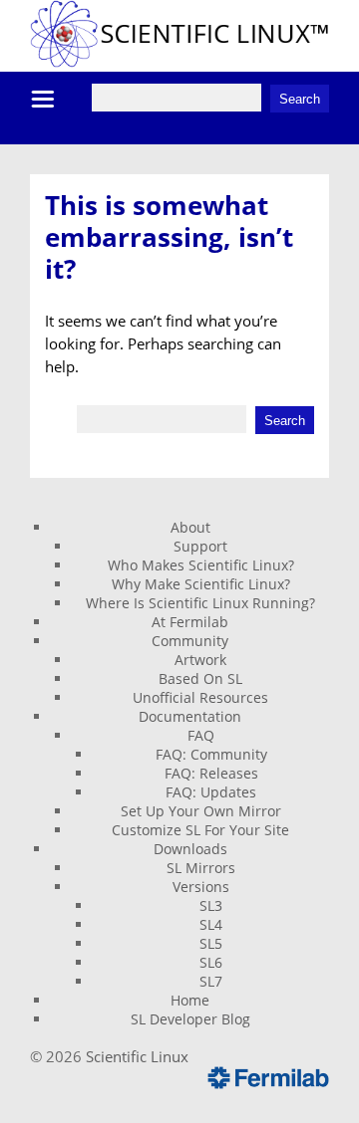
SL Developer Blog (190, 1019)
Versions (201, 886)
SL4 (210, 924)
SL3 (210, 905)
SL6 (210, 962)
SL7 (210, 981)
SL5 (210, 943)
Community (190, 640)
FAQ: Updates (211, 792)
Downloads (190, 848)
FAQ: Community (211, 754)
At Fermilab (190, 621)
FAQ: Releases (211, 773)
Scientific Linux (137, 1056)
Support (200, 546)
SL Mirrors (201, 867)
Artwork (200, 659)
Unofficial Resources (200, 697)
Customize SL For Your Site (200, 829)
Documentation (190, 716)
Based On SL (200, 678)
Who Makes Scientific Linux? (201, 565)
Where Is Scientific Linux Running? (200, 602)
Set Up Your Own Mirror (201, 810)
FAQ (200, 735)
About (190, 527)
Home (190, 1000)
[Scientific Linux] (179, 62)
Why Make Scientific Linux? (201, 583)
